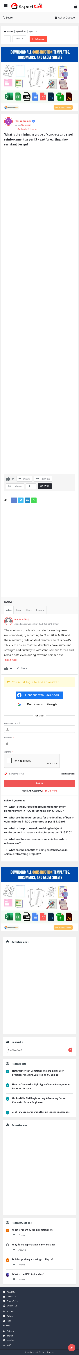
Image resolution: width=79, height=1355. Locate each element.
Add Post (10, 1311)
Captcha (8, 752)
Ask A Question (67, 17)
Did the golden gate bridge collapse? (32, 1259)
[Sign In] (75, 6)
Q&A (9, 1345)
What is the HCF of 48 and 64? (28, 1274)
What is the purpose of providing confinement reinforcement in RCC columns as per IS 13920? (35, 808)
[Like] (8, 478)
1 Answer (21, 1235)
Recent (18, 610)
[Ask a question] (71, 1347)
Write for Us (12, 1306)
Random (40, 610)
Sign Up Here (49, 790)
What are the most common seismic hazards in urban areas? (35, 841)
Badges (10, 1316)
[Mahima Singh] (8, 624)
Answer (45, 486)
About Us (11, 1292)
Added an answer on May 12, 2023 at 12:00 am (37, 624)
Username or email (12, 723)
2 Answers (22, 1250)
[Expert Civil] (27, 6)
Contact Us (11, 1296)
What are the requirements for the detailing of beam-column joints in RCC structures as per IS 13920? (39, 819)
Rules (9, 1321)
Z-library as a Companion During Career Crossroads (40, 1112)
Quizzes (10, 1331)
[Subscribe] (70, 1050)
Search (10, 17)
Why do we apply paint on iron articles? (33, 1244)
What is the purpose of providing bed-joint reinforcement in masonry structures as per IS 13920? (38, 830)
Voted (9, 610)
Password (9, 738)
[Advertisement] (39, 310)
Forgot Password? (67, 774)
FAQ (8, 1325)
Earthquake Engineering (27, 129)
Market (10, 1336)
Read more (11, 660)
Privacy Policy (12, 1301)
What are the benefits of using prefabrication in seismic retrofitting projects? (36, 851)
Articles (10, 1340)
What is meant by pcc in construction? (32, 1230)
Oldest (29, 610)
